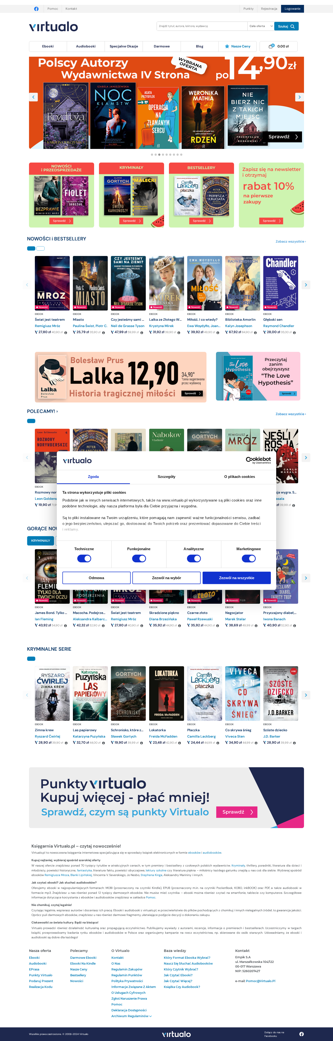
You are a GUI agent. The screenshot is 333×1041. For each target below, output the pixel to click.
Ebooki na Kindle (83, 963)
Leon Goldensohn (49, 498)
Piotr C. (101, 326)
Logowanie (292, 9)
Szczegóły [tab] (167, 477)
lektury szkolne (156, 870)
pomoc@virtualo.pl (260, 981)
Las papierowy (85, 730)
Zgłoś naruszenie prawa (129, 998)
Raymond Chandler (278, 326)
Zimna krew (44, 730)
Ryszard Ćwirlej (47, 736)
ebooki (34, 957)
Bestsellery (78, 975)
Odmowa (96, 578)
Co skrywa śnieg (238, 730)
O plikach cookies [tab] (239, 477)
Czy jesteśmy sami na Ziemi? (134, 319)
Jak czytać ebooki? (178, 975)
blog (199, 46)
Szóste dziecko (275, 730)
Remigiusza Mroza (57, 875)
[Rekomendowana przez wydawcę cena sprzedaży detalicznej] (66, 333)
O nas (115, 963)
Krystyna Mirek (161, 326)
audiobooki (37, 963)
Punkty (249, 9)
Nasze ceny (240, 46)
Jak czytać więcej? (178, 981)
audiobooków (212, 853)
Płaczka (193, 730)
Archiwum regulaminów (130, 1016)
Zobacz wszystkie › (291, 241)
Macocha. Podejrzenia (90, 613)
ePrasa (34, 969)
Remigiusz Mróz (47, 326)
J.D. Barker (271, 736)
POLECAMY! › (42, 411)
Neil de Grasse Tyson (127, 326)
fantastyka (84, 870)
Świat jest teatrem (50, 319)
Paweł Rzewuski (200, 619)
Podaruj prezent (41, 981)
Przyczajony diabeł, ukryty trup (288, 613)
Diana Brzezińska (163, 619)
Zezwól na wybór (166, 578)
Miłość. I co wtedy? (202, 319)
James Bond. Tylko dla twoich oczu (62, 613)
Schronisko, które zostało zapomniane (141, 730)
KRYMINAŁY (40, 540)
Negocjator (234, 613)
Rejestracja (269, 9)
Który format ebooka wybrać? (187, 957)
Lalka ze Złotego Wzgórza (169, 319)
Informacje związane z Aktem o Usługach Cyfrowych (133, 990)
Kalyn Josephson (238, 326)
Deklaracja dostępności (129, 1010)
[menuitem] (48, 46)
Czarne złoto (197, 613)
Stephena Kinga (151, 875)
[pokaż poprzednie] (33, 97)
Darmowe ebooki (83, 957)
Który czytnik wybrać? (181, 969)
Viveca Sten (235, 736)
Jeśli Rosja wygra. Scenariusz (286, 492)
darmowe (162, 46)
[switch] (139, 558)
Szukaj (283, 26)
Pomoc (53, 9)
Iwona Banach (274, 619)
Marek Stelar (235, 619)
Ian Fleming (44, 619)
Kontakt (71, 9)
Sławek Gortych (123, 736)
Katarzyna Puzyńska (89, 736)
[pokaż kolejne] (299, 97)
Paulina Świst (83, 326)
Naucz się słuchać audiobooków (188, 963)
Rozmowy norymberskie (54, 492)
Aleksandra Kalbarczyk (91, 619)
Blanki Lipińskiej (81, 875)
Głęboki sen (272, 319)
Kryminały (238, 866)
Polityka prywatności (127, 981)
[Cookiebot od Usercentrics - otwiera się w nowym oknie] (249, 460)
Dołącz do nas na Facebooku (274, 1034)
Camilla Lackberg (201, 736)
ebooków (194, 853)
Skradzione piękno (164, 613)
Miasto (78, 319)
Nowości (76, 981)
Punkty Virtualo (40, 975)
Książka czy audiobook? (182, 987)
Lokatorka (157, 730)
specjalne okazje (124, 46)
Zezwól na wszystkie (236, 578)
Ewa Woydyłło (198, 326)
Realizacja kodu (40, 987)
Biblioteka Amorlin (240, 319)
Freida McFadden (163, 736)
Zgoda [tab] (93, 477)
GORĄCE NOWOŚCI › (51, 528)
